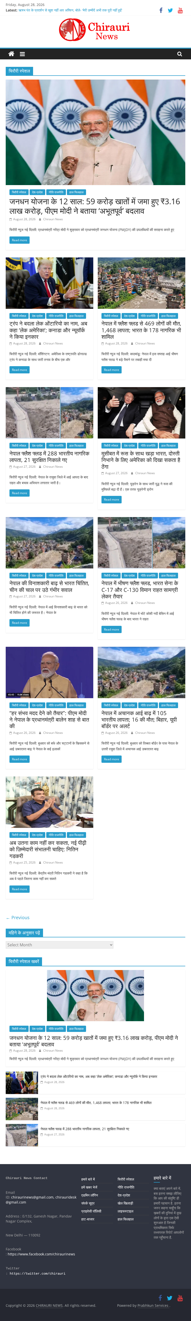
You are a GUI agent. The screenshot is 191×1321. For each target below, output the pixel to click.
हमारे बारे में (88, 1179)
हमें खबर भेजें (89, 1187)
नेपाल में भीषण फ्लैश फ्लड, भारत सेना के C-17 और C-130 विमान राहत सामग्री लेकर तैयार (139, 589)
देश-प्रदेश (37, 192)
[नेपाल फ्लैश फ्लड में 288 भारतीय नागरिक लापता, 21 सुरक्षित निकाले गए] (49, 390)
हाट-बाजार (87, 1219)
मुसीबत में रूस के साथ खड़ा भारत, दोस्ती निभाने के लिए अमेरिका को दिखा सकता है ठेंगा (140, 459)
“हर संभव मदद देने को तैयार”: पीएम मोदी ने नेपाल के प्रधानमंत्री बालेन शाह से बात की (49, 719)
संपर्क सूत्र (88, 1203)
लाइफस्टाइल (125, 1211)
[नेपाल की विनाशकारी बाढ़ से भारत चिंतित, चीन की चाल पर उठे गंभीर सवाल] (49, 520)
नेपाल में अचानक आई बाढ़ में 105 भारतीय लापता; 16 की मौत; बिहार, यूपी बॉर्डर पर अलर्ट (139, 719)
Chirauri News (53, 219)
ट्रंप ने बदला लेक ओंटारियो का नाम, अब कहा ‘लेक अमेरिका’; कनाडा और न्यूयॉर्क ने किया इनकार (48, 330)
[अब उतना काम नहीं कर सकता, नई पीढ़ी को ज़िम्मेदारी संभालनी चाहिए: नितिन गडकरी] (49, 779)
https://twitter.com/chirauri (37, 1274)
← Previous (18, 917)
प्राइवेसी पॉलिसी (91, 1211)
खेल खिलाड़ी (125, 1203)
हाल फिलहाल (76, 192)
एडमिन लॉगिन (89, 1195)
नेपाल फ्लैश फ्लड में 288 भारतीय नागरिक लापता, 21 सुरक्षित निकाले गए (49, 456)
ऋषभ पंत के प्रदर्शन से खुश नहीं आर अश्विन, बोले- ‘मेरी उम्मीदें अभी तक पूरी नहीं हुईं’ (70, 10)
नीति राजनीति (56, 192)
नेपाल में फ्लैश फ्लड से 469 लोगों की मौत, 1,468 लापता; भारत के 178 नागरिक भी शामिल (141, 330)
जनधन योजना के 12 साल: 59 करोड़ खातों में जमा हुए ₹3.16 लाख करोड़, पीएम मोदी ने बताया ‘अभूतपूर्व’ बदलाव (94, 206)
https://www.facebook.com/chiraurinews (41, 1254)
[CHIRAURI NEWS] (11, 54)
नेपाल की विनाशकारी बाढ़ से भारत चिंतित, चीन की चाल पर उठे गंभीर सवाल (49, 586)
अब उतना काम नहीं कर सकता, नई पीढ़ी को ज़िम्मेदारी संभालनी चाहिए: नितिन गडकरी (47, 849)
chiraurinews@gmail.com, (32, 1197)
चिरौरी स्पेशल (19, 192)
